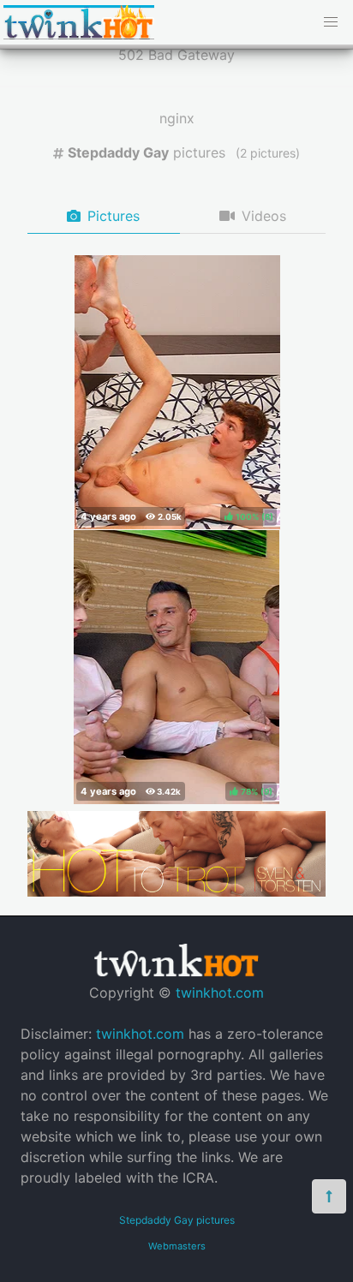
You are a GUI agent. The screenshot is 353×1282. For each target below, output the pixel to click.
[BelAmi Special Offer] (176, 891)
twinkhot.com (220, 992)
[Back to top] (329, 1196)
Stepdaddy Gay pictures (177, 1219)
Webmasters (177, 1246)
